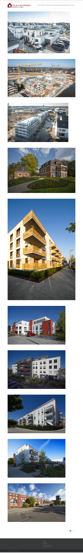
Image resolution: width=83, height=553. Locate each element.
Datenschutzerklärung (47, 546)
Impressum (45, 543)
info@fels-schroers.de (17, 1)
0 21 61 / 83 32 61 (10, 1)
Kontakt (44, 541)
